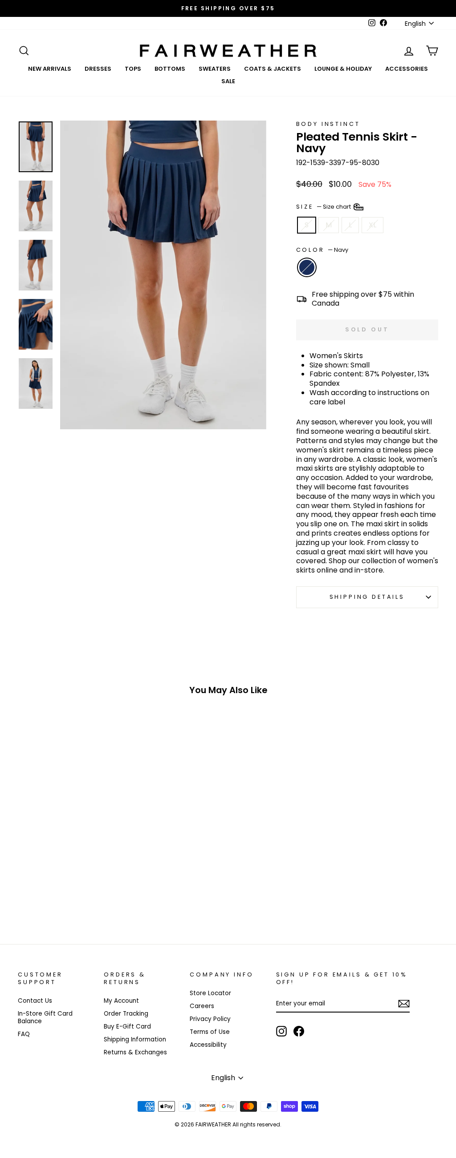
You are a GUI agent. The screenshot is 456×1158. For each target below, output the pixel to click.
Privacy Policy (210, 1019)
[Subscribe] (404, 1003)
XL (372, 225)
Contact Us (35, 1001)
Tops (133, 69)
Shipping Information (135, 1039)
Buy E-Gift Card (127, 1026)
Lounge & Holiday (343, 69)
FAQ (24, 1034)
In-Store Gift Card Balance (45, 1017)
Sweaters (215, 69)
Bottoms (170, 69)
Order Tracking (126, 1013)
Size (324, 206)
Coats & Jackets (272, 69)
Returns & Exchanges (135, 1052)
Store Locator (210, 993)
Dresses (98, 69)
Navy (307, 267)
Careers (202, 1006)
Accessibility (208, 1045)
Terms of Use (210, 1032)
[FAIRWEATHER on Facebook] (298, 1031)
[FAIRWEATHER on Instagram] (281, 1031)
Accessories (406, 69)
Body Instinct (328, 124)
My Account (121, 1001)
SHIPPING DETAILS (367, 597)
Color (322, 250)
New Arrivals (49, 69)
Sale (228, 81)
